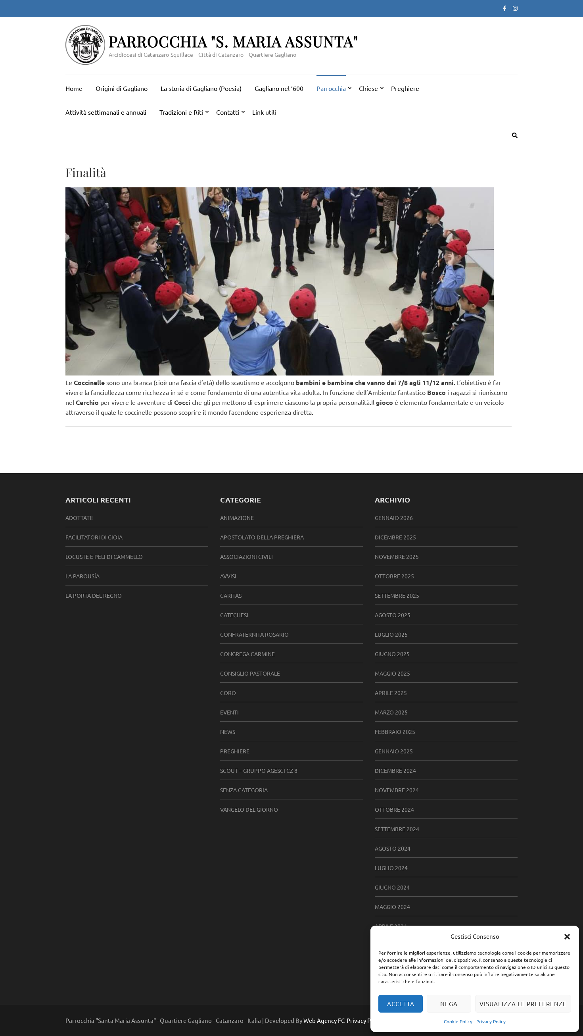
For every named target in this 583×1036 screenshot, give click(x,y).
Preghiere (405, 88)
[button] (567, 936)
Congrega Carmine (247, 653)
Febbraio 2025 (395, 731)
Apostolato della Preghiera (262, 537)
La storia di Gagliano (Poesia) (201, 88)
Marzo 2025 (391, 712)
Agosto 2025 (392, 614)
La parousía (82, 576)
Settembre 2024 (397, 828)
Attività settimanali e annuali (105, 112)
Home (73, 88)
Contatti (227, 112)
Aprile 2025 (391, 692)
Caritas (231, 595)
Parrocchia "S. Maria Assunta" (233, 41)
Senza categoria (244, 789)
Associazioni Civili (246, 556)
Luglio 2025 (391, 634)
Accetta (400, 1003)
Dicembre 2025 (395, 537)
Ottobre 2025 (394, 576)
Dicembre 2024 (395, 770)
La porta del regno (93, 595)
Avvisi (228, 576)
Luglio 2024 (391, 867)
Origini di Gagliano (122, 88)
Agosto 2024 (392, 848)
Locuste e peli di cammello (104, 556)
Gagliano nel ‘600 (279, 88)
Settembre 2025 (397, 595)
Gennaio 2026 (394, 517)
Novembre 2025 (397, 556)
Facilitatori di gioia (94, 537)
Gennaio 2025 (394, 751)
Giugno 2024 (392, 887)
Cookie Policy (458, 1021)
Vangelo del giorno (249, 809)
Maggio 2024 (392, 906)
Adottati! (79, 517)
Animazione (237, 517)
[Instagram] (515, 8)
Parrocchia (331, 88)
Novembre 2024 (397, 789)
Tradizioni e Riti (181, 112)
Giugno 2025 (392, 653)
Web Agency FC (324, 1020)
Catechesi (234, 614)
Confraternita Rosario (254, 634)
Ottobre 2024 (394, 809)
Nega (449, 1003)
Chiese (368, 88)
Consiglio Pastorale (250, 673)
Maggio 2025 (392, 673)
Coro (228, 692)
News (227, 731)
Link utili (264, 112)
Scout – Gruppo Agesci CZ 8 (258, 770)
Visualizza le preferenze (523, 1003)
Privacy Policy (491, 1021)
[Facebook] (504, 8)
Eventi (229, 712)
